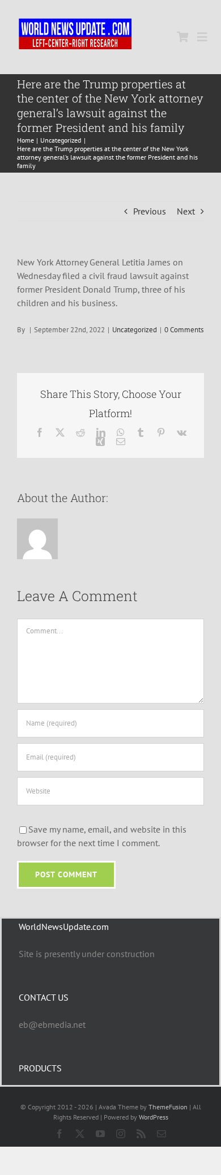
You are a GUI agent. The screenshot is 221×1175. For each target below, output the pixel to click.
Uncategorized (134, 330)
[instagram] (120, 1133)
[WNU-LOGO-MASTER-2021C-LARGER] (75, 19)
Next (186, 211)
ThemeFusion (168, 1107)
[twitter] (79, 1133)
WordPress (153, 1117)
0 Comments (183, 330)
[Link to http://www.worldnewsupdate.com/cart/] (182, 37)
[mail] (161, 1133)
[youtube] (100, 1133)
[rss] (141, 1133)
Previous (149, 211)
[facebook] (59, 1133)
